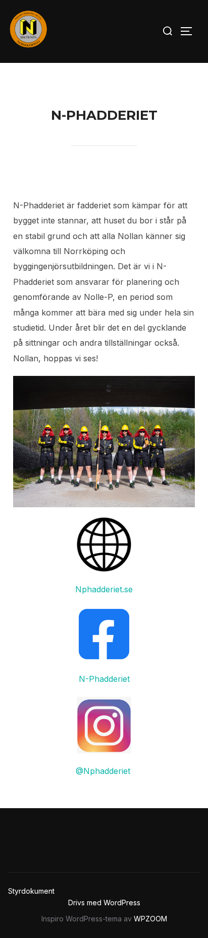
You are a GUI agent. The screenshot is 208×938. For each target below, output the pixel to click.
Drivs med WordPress (104, 902)
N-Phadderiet (104, 679)
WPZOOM (150, 918)
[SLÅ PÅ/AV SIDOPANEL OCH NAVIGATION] (190, 31)
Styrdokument (31, 891)
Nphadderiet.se (104, 589)
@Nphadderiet (104, 771)
